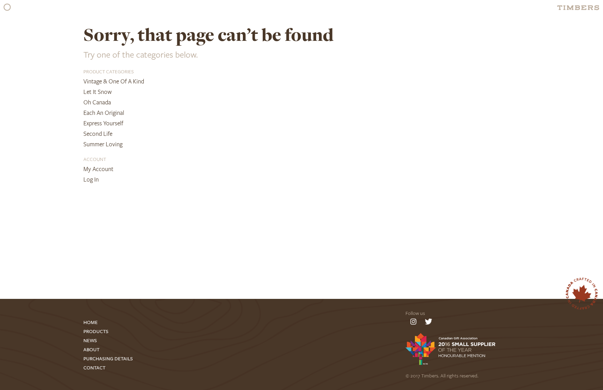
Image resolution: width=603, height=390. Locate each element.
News (90, 341)
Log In (91, 179)
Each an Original (103, 113)
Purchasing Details (108, 359)
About (91, 350)
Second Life (97, 134)
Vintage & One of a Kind (113, 81)
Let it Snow (97, 92)
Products (96, 331)
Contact (94, 368)
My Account (98, 169)
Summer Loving (102, 144)
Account (94, 159)
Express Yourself (103, 123)
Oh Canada (97, 102)
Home (90, 322)
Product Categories (108, 71)
